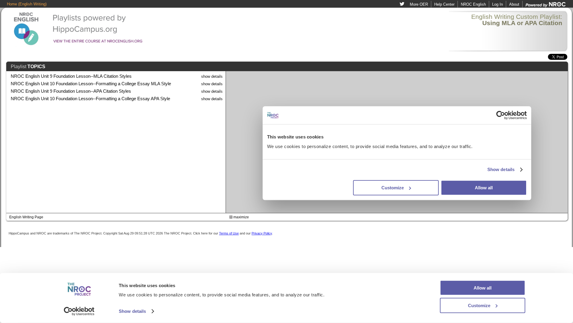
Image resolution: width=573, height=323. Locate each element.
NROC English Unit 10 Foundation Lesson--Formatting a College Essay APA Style (90, 98)
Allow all (483, 287)
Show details (132, 311)
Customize (479, 305)
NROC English (473, 4)
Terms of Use (229, 233)
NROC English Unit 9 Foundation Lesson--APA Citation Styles (71, 91)
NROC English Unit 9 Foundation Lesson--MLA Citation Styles (71, 76)
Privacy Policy (262, 233)
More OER (419, 4)
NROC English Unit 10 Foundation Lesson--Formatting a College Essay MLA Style (91, 83)
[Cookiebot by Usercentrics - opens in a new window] (79, 311)
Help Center (444, 4)
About (514, 4)
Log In (497, 4)
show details (212, 76)
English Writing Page (26, 217)
